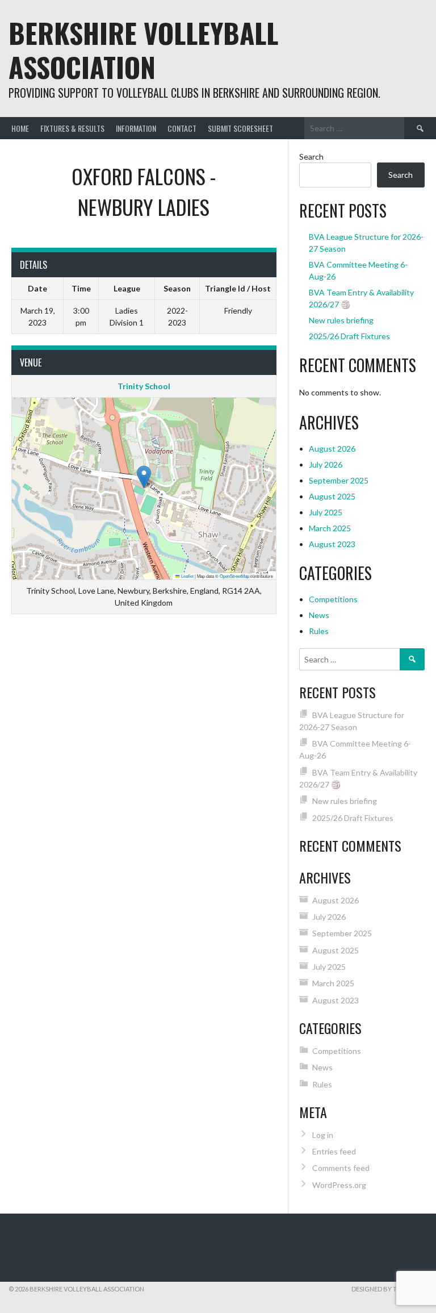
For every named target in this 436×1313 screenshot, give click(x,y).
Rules (319, 631)
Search (311, 156)
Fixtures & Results (72, 128)
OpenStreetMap (234, 576)
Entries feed (334, 1151)
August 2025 (332, 496)
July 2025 (325, 512)
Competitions (333, 599)
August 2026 (332, 448)
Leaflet (187, 576)
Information (136, 128)
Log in (322, 1135)
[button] (144, 477)
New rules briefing (341, 320)
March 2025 (330, 528)
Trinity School (144, 386)
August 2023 (332, 544)
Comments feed (341, 1168)
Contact (181, 128)
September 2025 (338, 480)
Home (20, 128)
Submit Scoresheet (240, 128)
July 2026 (325, 464)
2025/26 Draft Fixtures (349, 336)
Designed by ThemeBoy (389, 1289)
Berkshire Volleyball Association (143, 49)
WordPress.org (339, 1185)
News (319, 615)
